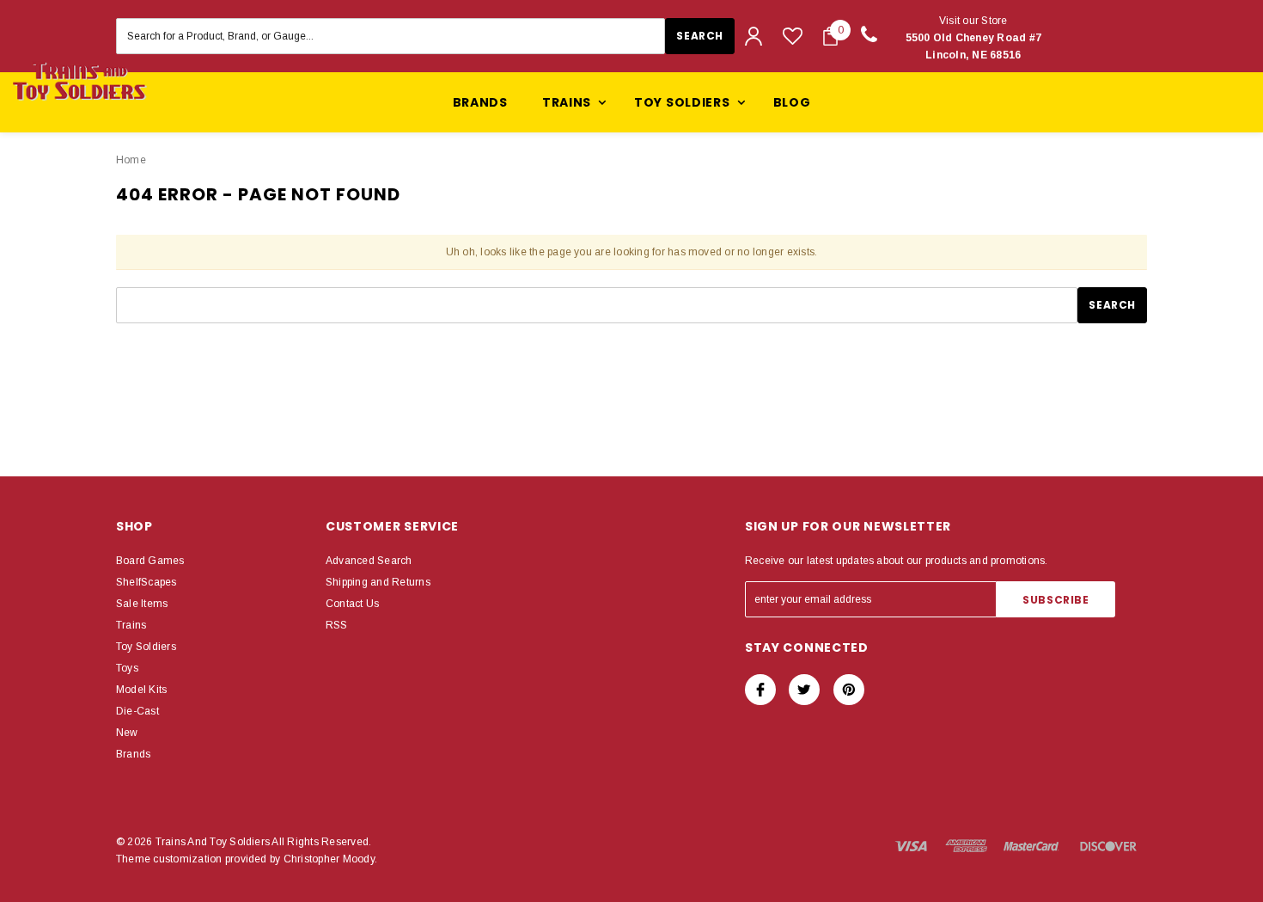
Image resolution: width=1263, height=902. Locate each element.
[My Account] (753, 36)
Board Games (150, 561)
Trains (131, 625)
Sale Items (142, 604)
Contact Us (352, 604)
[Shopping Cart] (830, 36)
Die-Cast (137, 711)
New (127, 733)
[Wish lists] (792, 36)
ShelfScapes (146, 582)
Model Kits (141, 690)
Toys (127, 668)
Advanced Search (369, 561)
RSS (337, 625)
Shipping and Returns (378, 582)
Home (131, 160)
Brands (480, 102)
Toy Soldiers (146, 647)
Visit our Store (974, 38)
